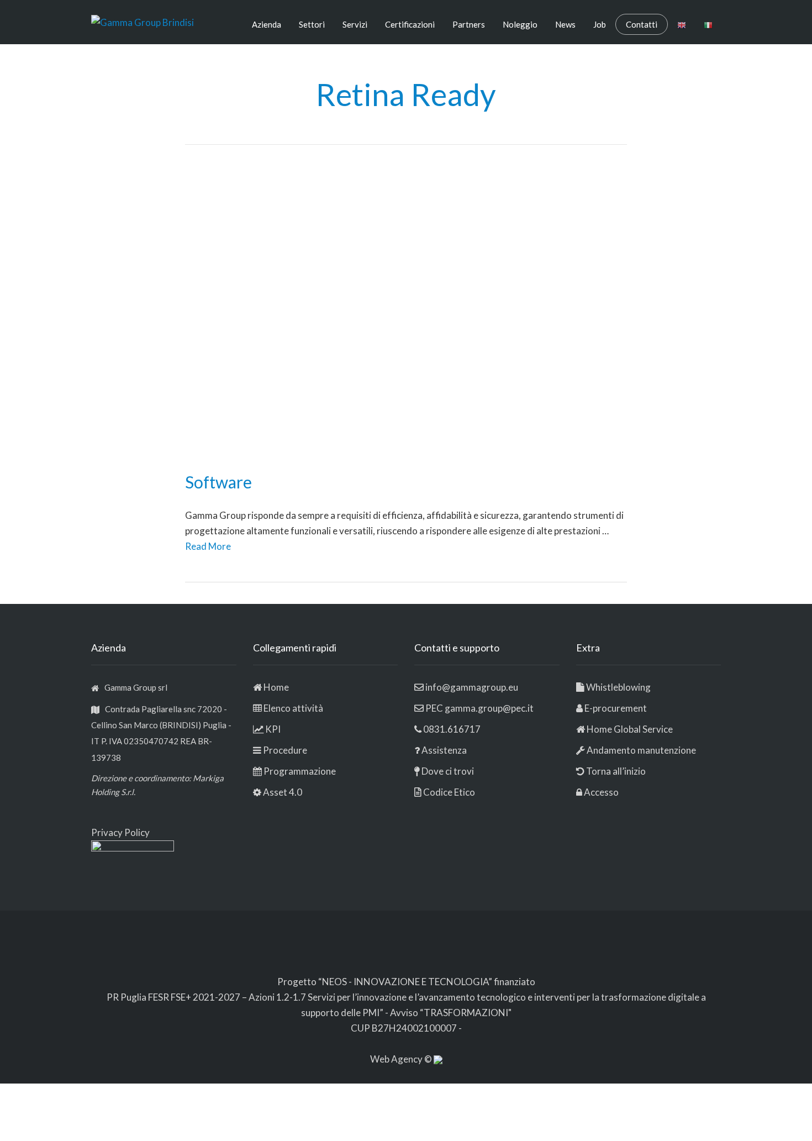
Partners (468, 24)
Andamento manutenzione (640, 750)
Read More (208, 546)
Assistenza (444, 750)
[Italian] (708, 24)
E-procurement (615, 708)
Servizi (354, 24)
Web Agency (397, 1059)
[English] (681, 24)
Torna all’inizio (615, 771)
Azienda (266, 24)
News (565, 24)
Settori (312, 24)
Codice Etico (449, 792)
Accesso (601, 792)
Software (218, 482)
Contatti (641, 24)
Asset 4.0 (282, 792)
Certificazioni (410, 24)
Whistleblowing (618, 687)
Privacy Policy (120, 832)
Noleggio (520, 24)
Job (599, 24)
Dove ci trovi (447, 771)
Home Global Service (630, 729)
